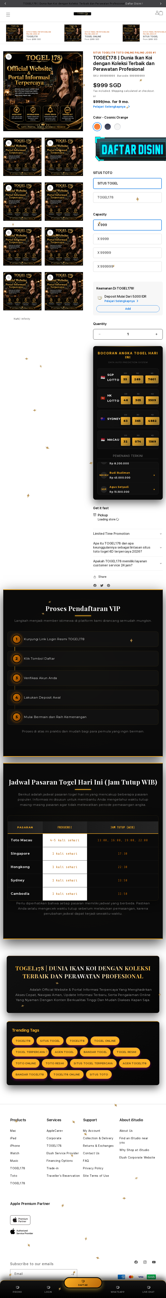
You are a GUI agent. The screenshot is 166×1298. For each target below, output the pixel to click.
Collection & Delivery (98, 1138)
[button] (8, 14)
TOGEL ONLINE (105, 1040)
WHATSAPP (118, 1292)
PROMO (17, 1292)
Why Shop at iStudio (134, 1150)
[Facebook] (96, 586)
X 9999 (103, 239)
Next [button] (161, 4)
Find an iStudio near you (133, 1140)
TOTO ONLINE (26, 1063)
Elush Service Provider (63, 1153)
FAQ (86, 1160)
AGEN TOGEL (64, 1052)
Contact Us (91, 1153)
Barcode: (123, 75)
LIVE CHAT (149, 1292)
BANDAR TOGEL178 (30, 1074)
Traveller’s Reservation (63, 1175)
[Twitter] (103, 586)
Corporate (54, 1138)
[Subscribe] (72, 1274)
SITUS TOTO (99, 1074)
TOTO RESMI (55, 1063)
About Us (126, 1130)
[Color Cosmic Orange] (97, 127)
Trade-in (53, 1168)
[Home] (82, 14)
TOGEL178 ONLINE (66, 1074)
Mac (13, 1130)
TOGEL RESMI (126, 1052)
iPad (13, 1138)
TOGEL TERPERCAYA (30, 1052)
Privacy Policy (93, 1168)
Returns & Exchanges (98, 1145)
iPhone (15, 1145)
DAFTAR (83, 1285)
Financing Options (60, 1160)
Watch (14, 1153)
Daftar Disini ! (134, 3)
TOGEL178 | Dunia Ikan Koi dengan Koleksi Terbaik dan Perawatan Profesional (83, 3)
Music (14, 1160)
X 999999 (105, 266)
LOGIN (48, 1292)
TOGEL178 (105, 197)
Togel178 (21, 989)
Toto (13, 1175)
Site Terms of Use (96, 1175)
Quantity (99, 324)
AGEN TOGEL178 (135, 1063)
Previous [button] (5, 4)
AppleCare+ (55, 1130)
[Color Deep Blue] (107, 126)
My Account (91, 1130)
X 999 (102, 225)
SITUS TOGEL (108, 183)
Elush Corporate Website (137, 1157)
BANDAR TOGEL (95, 1052)
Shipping (117, 91)
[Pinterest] (109, 586)
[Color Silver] (117, 126)
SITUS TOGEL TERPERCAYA (93, 1063)
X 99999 (104, 253)
